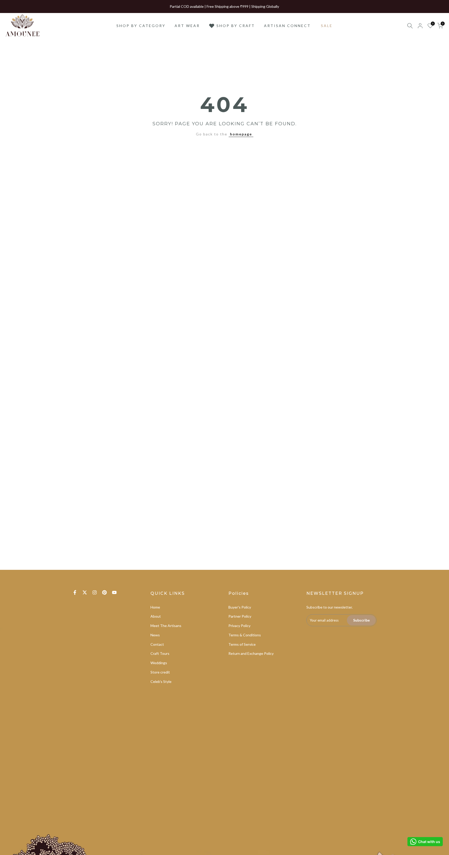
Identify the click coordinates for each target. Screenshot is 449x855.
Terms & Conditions (244, 635)
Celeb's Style (160, 681)
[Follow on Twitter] (84, 592)
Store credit (160, 672)
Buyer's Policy (239, 607)
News (155, 635)
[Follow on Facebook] (74, 592)
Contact (157, 644)
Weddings (158, 663)
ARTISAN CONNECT (287, 25)
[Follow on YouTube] (114, 592)
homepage (241, 134)
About (155, 616)
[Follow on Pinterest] (104, 592)
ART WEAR (187, 25)
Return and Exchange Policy (251, 653)
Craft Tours (159, 653)
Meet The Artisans (165, 625)
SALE (327, 25)
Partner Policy (239, 616)
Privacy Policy (239, 625)
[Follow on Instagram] (94, 592)
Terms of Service (242, 644)
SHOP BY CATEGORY (141, 25)
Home (155, 607)
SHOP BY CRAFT (235, 25)
